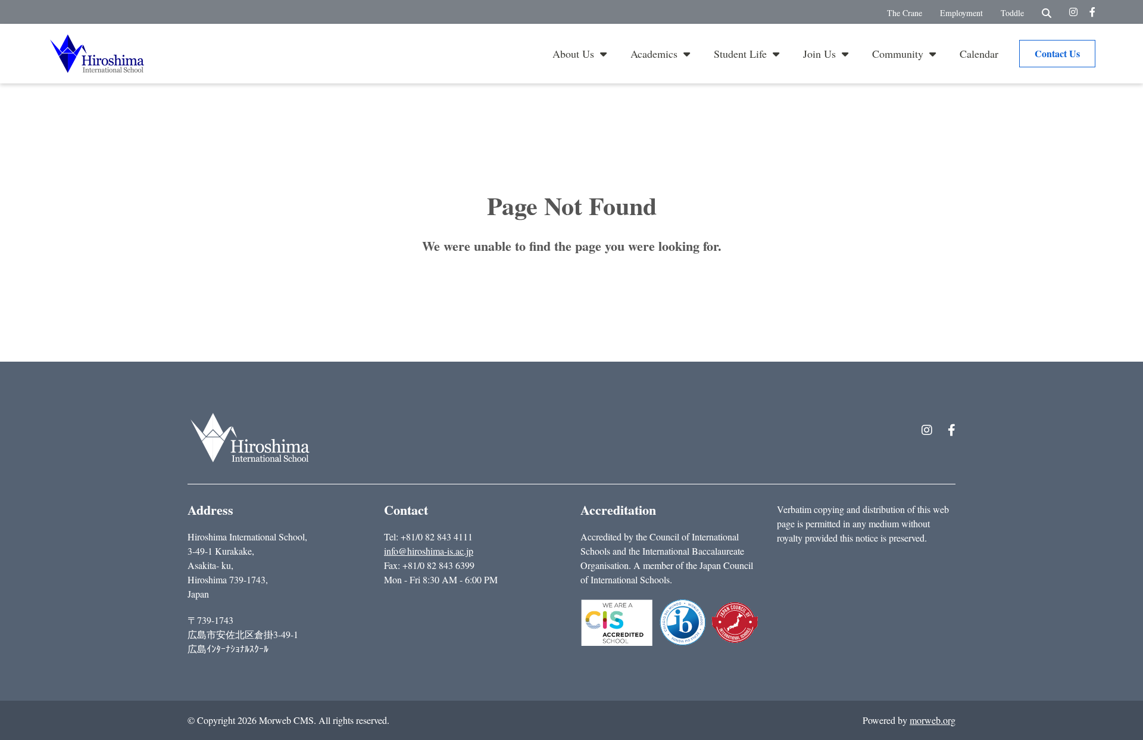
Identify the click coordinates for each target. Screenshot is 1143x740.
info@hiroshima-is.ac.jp (428, 551)
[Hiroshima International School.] (250, 437)
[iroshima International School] (97, 52)
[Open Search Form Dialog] (1046, 12)
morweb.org (932, 720)
